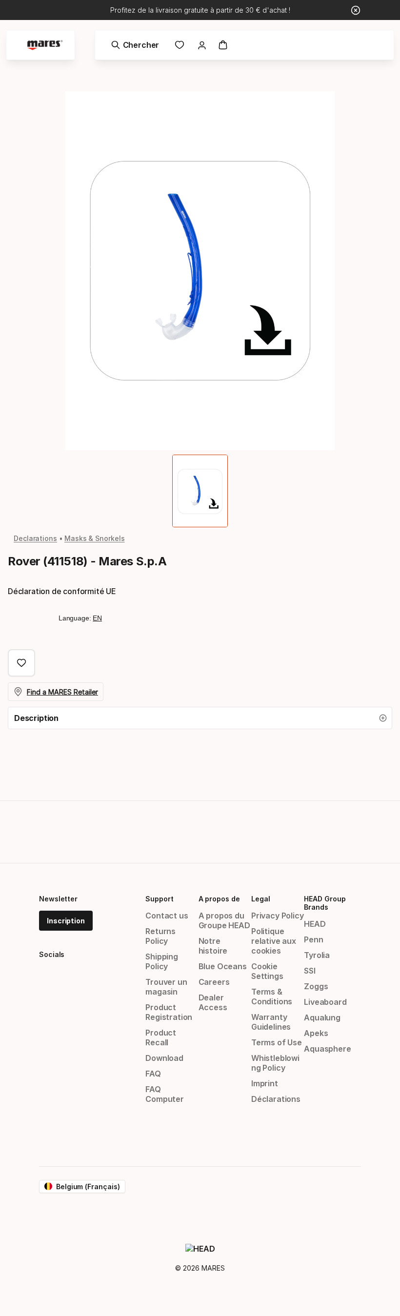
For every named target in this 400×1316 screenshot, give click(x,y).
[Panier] (223, 45)
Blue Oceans (223, 966)
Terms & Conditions (271, 996)
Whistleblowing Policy (275, 1063)
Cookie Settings (267, 971)
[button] (200, 718)
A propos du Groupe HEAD (224, 920)
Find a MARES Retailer (62, 692)
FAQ (152, 1073)
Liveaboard (325, 1002)
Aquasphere (327, 1049)
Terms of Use (276, 1042)
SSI (309, 971)
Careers (214, 982)
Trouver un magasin (166, 987)
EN (97, 618)
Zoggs (316, 986)
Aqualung (322, 1017)
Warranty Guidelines (271, 1022)
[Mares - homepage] (45, 45)
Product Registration (168, 1012)
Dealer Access (213, 1002)
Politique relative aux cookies (273, 941)
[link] (179, 45)
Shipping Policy (161, 961)
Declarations (35, 538)
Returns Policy (160, 936)
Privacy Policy (277, 915)
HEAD (314, 924)
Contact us (166, 915)
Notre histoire (213, 946)
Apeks (316, 1033)
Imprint (264, 1083)
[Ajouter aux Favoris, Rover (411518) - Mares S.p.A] (21, 663)
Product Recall (160, 1037)
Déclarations (275, 1099)
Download (164, 1058)
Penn (313, 939)
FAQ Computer (164, 1094)
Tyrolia (317, 955)
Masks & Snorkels (94, 538)
